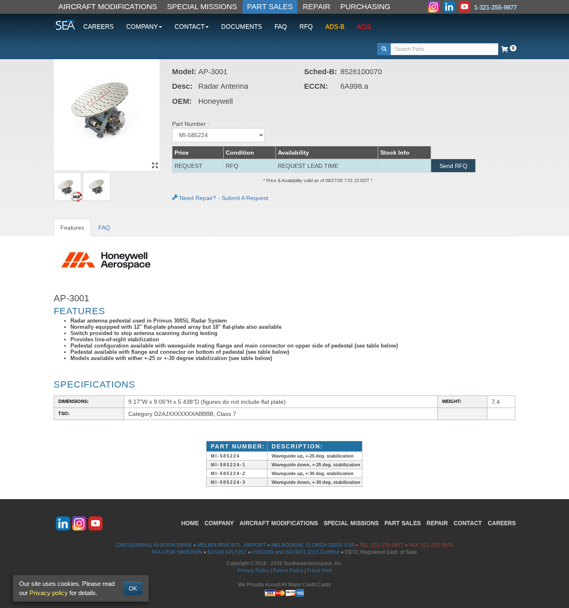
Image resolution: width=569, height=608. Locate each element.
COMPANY (219, 523)
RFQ (306, 26)
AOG (364, 26)
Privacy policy (49, 592)
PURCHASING (365, 7)
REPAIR (316, 7)
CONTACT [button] (190, 26)
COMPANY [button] (142, 26)
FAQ (281, 26)
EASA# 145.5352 (227, 552)
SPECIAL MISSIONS (202, 7)
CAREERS (98, 26)
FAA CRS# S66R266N (177, 552)
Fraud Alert (319, 570)
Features (72, 227)
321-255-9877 (387, 545)
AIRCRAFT (279, 523)
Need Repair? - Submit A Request (223, 198)
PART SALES (270, 7)
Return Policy (288, 570)
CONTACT (468, 523)
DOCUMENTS (241, 26)
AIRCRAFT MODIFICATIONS (107, 7)
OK (133, 588)
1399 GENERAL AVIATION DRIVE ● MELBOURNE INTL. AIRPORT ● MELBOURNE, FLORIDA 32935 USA (234, 545)
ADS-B (334, 26)
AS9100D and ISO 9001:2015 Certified (295, 552)
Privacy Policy (253, 570)
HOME (190, 523)
